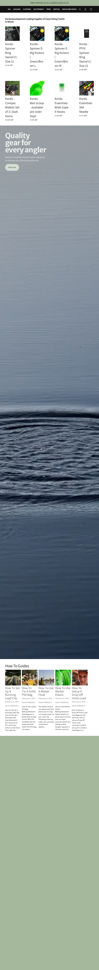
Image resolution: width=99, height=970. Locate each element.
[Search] (80, 9)
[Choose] (65, 91)
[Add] (15, 37)
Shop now (12, 167)
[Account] (85, 9)
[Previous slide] (8, 33)
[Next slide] (17, 33)
